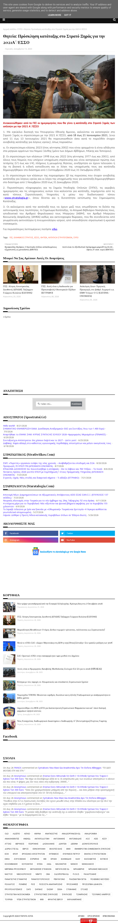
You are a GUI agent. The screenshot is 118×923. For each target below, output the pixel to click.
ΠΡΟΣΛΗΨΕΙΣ (72, 884)
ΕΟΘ (7, 854)
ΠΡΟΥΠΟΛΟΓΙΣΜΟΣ (13, 889)
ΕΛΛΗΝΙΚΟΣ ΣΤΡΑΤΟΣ (23, 237)
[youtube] (87, 540)
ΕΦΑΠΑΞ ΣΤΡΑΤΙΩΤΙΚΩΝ (95, 854)
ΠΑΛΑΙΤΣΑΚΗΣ (90, 874)
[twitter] (87, 533)
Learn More (54, 15)
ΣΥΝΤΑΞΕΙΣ (67, 894)
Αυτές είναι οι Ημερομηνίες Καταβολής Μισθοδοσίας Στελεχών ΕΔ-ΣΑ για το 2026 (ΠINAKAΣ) (59, 668)
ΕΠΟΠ (15, 854)
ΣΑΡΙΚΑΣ (39, 889)
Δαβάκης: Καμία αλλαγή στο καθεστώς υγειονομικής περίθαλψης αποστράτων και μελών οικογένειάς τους (57, 443)
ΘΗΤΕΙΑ (43, 237)
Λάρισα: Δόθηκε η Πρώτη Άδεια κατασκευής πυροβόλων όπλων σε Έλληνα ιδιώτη (44, 515)
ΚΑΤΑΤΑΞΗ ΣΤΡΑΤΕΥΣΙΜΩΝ (60, 237)
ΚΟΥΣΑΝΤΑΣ (27, 864)
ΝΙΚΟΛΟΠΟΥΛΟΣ (24, 874)
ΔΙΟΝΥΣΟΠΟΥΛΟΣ (90, 843)
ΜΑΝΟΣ (74, 864)
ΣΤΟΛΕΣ (84, 889)
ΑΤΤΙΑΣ (8, 843)
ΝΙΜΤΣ (39, 874)
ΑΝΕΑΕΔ (26, 838)
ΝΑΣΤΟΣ (9, 874)
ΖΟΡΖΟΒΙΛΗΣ (20, 859)
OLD (7, 833)
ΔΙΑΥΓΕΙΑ (63, 843)
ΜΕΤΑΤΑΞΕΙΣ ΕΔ (62, 869)
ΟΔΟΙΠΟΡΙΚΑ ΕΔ (61, 874)
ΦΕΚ (42, 899)
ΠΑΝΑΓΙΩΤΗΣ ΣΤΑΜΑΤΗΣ (16, 879)
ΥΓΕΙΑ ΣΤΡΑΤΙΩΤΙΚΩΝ (26, 899)
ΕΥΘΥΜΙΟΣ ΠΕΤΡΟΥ (71, 854)
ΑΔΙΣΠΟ (16, 833)
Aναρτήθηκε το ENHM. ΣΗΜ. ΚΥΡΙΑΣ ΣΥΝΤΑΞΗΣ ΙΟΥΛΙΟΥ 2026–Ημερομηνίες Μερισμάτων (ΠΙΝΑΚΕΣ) (54, 434)
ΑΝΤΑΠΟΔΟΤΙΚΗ (42, 838)
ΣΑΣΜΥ (50, 889)
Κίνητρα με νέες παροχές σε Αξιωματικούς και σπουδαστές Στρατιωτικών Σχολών (52, 681)
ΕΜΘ (68, 849)
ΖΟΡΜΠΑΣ (34, 859)
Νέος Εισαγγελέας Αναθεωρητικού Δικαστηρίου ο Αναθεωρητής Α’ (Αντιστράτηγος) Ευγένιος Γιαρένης (62, 720)
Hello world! (9, 425)
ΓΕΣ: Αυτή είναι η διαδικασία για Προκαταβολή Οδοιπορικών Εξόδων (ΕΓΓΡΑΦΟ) (58, 289)
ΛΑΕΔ (49, 864)
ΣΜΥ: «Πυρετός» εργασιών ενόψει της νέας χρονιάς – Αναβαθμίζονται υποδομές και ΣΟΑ (48, 463)
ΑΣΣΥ (104, 838)
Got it (67, 15)
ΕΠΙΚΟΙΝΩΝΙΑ (109, 916)
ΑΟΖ (88, 838)
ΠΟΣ (33, 884)
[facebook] (30, 533)
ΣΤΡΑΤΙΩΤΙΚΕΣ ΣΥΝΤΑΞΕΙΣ (46, 894)
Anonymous (20, 775)
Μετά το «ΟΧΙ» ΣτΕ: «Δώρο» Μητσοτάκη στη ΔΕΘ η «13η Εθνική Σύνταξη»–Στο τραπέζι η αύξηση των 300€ (65, 642)
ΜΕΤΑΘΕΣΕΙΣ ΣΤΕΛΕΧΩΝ (40, 869)
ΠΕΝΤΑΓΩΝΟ (59, 879)
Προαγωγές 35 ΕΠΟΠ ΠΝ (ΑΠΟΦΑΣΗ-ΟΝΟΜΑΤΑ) (28, 466)
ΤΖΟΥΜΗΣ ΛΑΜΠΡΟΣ (101, 894)
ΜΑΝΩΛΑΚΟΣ (88, 864)
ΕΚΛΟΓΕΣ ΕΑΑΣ (55, 849)
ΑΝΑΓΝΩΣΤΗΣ (51, 833)
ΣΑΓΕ (28, 889)
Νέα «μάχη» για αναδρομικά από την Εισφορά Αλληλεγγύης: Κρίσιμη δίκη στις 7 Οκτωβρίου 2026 (60, 603)
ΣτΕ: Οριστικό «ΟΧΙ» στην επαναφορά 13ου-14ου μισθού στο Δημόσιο (48, 655)
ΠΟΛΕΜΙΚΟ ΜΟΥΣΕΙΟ (99, 879)
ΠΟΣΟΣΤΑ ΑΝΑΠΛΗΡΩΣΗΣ (50, 884)
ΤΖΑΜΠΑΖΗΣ (82, 894)
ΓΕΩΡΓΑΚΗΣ (33, 843)
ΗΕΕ (44, 859)
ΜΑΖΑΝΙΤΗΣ (61, 864)
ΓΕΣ (11, 237)
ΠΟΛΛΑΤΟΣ (10, 884)
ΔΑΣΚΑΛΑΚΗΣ (49, 843)
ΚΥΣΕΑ (40, 864)
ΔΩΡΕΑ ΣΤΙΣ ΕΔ (11, 849)
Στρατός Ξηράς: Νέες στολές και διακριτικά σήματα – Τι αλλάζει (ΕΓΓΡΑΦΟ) (41, 477)
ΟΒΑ (48, 874)
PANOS (17, 767)
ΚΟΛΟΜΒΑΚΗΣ (11, 864)
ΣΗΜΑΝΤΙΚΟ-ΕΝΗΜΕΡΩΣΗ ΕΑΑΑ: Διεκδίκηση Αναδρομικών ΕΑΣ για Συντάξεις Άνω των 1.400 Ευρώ (53, 428)
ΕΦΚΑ (7, 859)
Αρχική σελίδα (9, 29)
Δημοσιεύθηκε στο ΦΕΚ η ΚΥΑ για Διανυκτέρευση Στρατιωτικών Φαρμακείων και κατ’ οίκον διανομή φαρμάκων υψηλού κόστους (61, 709)
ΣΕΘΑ (59, 889)
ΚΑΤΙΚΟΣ (104, 859)
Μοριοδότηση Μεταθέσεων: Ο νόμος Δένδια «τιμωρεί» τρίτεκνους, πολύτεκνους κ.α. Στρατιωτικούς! (61, 629)
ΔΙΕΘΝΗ (74, 843)
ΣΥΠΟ (19, 29)
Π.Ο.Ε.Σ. (76, 874)
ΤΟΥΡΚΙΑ (9, 899)
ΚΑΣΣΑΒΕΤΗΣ (90, 859)
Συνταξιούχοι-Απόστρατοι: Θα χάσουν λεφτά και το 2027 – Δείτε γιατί (39, 440)
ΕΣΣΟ (36, 237)
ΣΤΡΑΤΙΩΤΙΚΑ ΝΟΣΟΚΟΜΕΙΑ (17, 894)
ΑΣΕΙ (96, 838)
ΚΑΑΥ (78, 859)
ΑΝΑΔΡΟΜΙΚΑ (91, 833)
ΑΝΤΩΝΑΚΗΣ (59, 838)
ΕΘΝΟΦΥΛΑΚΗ (39, 849)
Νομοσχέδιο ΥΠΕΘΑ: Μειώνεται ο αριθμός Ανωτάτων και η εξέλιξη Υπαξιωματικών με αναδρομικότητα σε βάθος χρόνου (63, 696)
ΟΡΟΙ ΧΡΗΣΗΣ (93, 916)
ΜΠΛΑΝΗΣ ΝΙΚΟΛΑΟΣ (98, 869)
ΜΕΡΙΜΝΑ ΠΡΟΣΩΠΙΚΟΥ (15, 869)
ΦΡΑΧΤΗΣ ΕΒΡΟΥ (55, 899)
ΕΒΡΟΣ (26, 849)
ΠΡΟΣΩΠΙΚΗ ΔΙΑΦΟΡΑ (92, 884)
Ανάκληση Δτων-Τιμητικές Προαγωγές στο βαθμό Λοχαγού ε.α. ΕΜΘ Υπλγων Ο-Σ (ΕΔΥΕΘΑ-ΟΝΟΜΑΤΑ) (97, 291)
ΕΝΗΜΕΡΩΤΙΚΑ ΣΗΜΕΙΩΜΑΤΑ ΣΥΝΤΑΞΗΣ (92, 849)
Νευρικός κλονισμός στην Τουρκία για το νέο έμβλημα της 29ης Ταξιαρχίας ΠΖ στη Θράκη (48, 500)
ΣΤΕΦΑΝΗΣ (71, 889)
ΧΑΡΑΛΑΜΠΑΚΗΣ (74, 899)
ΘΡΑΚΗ (54, 859)
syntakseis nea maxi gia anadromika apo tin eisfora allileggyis (69, 767)
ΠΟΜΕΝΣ (23, 884)
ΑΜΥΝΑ (37, 833)
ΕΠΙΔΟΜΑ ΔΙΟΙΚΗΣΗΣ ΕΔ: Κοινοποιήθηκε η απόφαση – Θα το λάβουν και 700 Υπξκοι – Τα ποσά (52, 468)
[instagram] (30, 540)
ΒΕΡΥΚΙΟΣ (20, 843)
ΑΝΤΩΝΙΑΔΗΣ (75, 838)
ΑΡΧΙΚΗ (81, 916)
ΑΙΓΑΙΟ (27, 833)
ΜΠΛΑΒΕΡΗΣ (78, 869)
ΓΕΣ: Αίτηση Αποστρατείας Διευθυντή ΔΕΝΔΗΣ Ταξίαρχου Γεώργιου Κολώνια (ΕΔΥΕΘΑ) (18, 289)
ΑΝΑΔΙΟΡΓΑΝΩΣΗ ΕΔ (71, 833)
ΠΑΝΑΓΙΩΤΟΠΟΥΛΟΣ (40, 879)
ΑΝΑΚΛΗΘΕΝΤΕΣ (12, 838)
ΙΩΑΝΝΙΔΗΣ (66, 859)
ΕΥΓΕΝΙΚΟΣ (54, 854)
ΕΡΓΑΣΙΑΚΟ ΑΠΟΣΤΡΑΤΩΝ (33, 854)
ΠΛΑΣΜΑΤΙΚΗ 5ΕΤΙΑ (77, 879)
